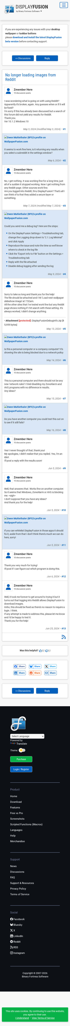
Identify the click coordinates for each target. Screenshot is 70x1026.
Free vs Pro (16, 813)
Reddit (17, 941)
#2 (64, 160)
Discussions (17, 871)
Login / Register (21, 769)
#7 (64, 398)
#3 (64, 205)
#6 (64, 360)
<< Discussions (23, 58)
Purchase (21, 759)
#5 (64, 328)
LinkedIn (18, 936)
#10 (64, 510)
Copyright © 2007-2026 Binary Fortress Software (35, 975)
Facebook (19, 919)
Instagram (19, 953)
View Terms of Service (43, 1018)
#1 (64, 129)
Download (16, 801)
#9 (64, 468)
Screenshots (17, 818)
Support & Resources (22, 883)
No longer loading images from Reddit (30, 77)
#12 (64, 576)
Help (12, 835)
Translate (21, 743)
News (13, 866)
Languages (16, 830)
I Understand (22, 1018)
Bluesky (17, 924)
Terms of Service (19, 894)
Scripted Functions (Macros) (26, 824)
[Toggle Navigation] (64, 5)
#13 (64, 628)
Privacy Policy (18, 888)
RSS (15, 947)
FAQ (12, 877)
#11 (64, 545)
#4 (64, 274)
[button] (25, 9)
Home (13, 796)
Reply (47, 58)
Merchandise (17, 841)
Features (15, 807)
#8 (64, 430)
